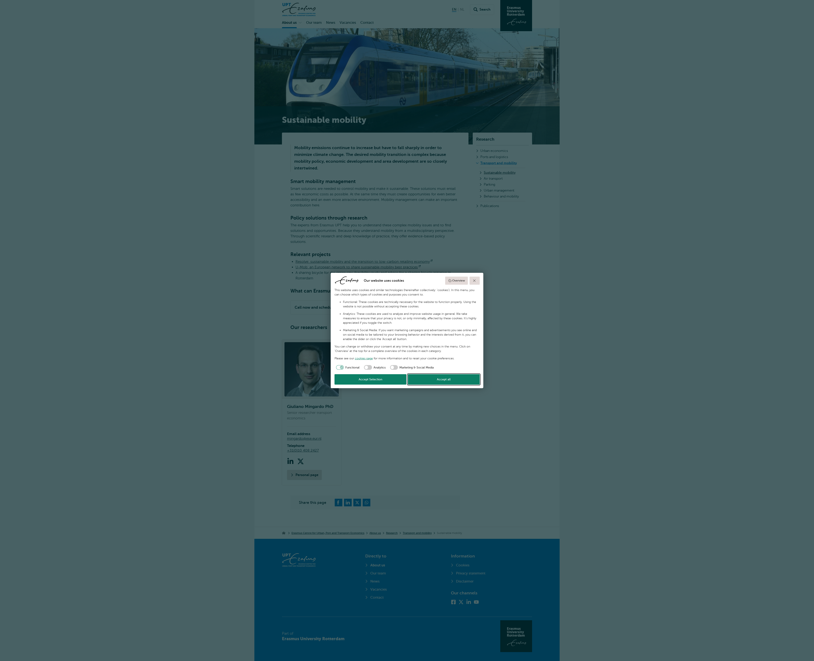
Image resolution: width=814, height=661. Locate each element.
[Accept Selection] (475, 281)
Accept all (444, 379)
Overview (458, 280)
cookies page (364, 358)
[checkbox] (347, 367)
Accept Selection (370, 379)
